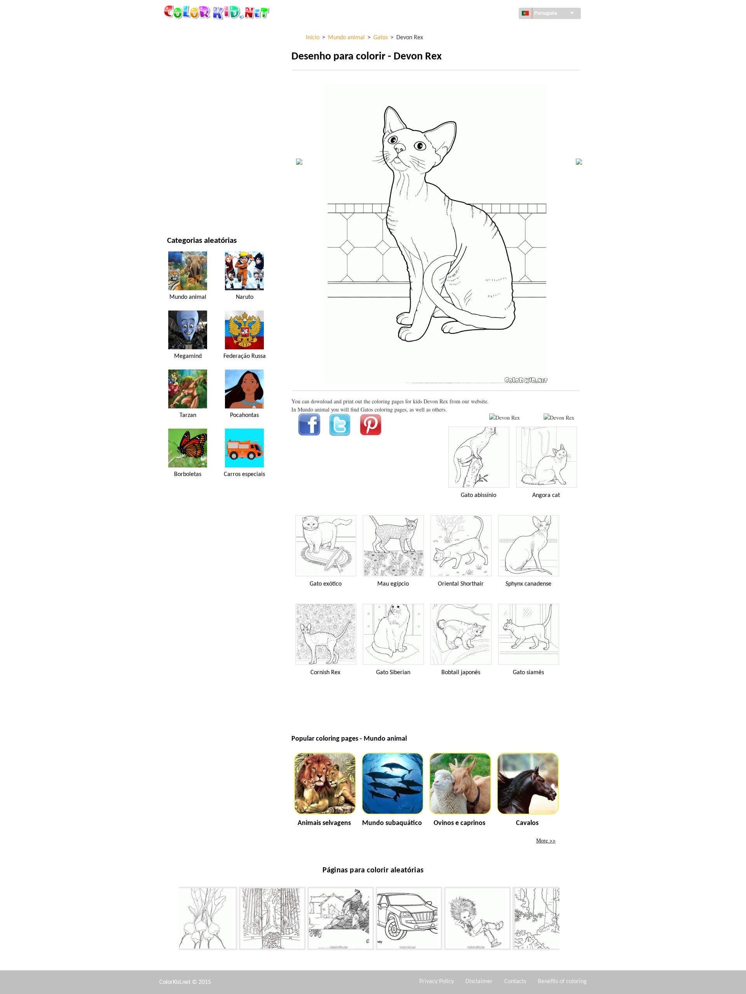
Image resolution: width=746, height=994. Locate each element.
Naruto (244, 297)
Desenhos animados (193, 95)
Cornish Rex (325, 673)
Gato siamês (528, 673)
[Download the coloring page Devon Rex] (559, 417)
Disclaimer (479, 981)
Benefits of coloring (562, 981)
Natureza (179, 206)
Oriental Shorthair (461, 584)
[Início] (217, 12)
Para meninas (184, 110)
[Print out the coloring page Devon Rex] (504, 417)
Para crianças (184, 158)
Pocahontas (244, 415)
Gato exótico (326, 584)
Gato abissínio (478, 495)
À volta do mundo (190, 47)
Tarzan (188, 415)
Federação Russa (244, 356)
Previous (173, 920)
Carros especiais (244, 474)
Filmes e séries (185, 190)
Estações (178, 126)
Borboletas (187, 474)
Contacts (515, 981)
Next (565, 920)
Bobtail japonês (460, 673)
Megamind (188, 356)
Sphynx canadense (528, 584)
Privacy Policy (436, 981)
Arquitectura (185, 63)
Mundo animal (186, 79)
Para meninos (184, 142)
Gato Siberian (393, 673)
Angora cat (546, 495)
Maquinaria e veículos (196, 31)
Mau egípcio (393, 584)
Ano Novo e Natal (189, 174)
